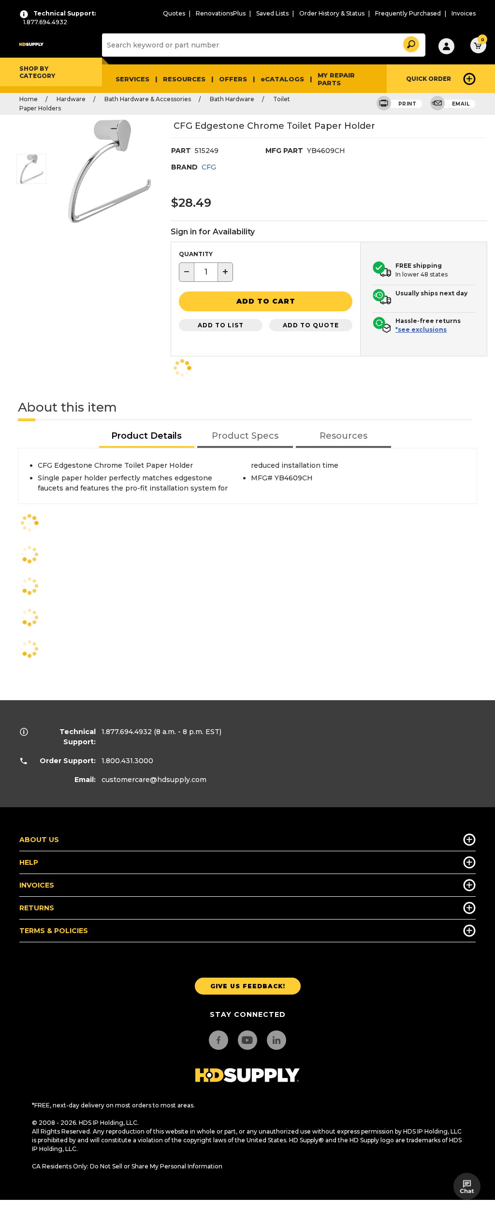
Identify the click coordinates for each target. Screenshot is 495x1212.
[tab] (147, 436)
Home (28, 99)
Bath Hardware (232, 99)
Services (132, 79)
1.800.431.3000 (127, 760)
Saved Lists (272, 13)
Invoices (463, 13)
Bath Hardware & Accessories (147, 99)
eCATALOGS (282, 79)
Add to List (221, 325)
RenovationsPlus (221, 13)
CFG (209, 167)
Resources (184, 79)
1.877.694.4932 (127, 731)
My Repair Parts (336, 79)
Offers (233, 79)
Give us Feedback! (247, 986)
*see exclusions (421, 329)
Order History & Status (331, 13)
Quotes (174, 13)
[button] (410, 42)
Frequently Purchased (408, 13)
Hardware (71, 99)
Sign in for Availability (213, 231)
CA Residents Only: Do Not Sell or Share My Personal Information (127, 1166)
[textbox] (206, 272)
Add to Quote (311, 325)
